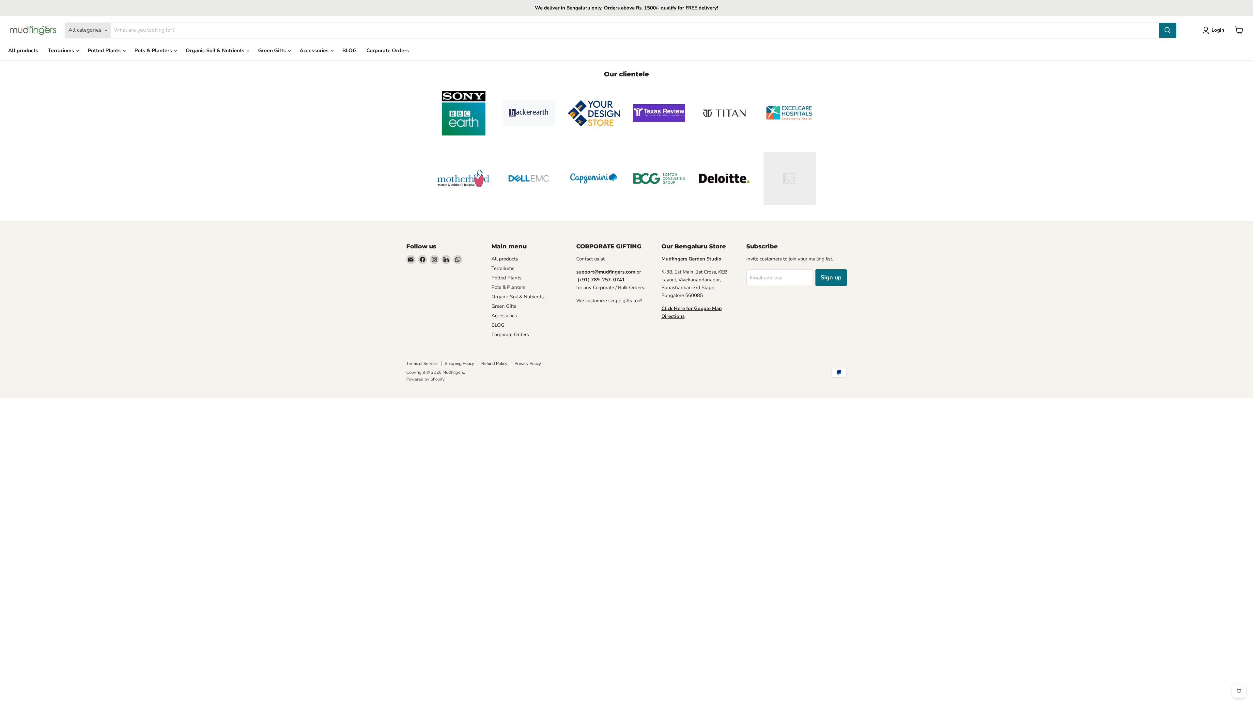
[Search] (1167, 30)
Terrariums (61, 50)
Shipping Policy (459, 364)
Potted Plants (105, 50)
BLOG (349, 50)
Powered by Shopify (425, 379)
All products (23, 50)
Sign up (831, 277)
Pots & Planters (153, 50)
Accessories (315, 50)
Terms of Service (422, 364)
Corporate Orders (387, 50)
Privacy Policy (528, 364)
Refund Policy (494, 364)
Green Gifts (272, 50)
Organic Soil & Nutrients (216, 50)
